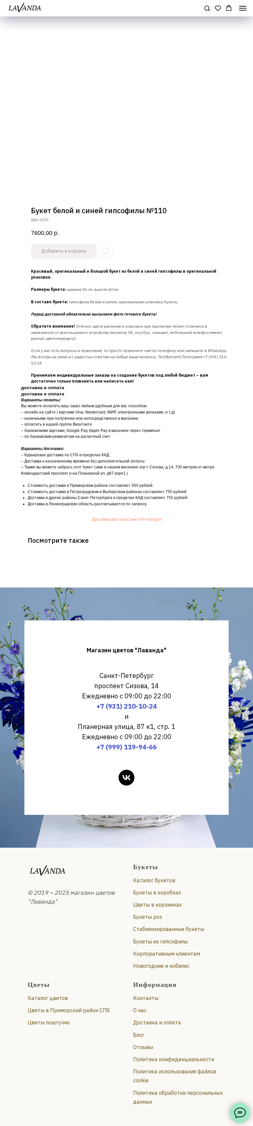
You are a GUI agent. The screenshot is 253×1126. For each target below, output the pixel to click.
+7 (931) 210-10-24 (127, 706)
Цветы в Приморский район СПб (69, 1010)
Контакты (145, 998)
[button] (207, 8)
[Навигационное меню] (242, 8)
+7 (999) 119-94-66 (127, 746)
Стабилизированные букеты (168, 929)
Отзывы (143, 1047)
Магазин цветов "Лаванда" (126, 650)
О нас (140, 1010)
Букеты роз (147, 916)
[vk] (126, 778)
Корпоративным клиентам (166, 953)
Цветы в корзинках (157, 904)
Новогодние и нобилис (161, 966)
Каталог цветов (48, 998)
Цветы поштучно (49, 1022)
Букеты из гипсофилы (160, 941)
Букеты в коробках (157, 892)
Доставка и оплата (157, 1022)
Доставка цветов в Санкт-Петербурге (126, 519)
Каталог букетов (154, 880)
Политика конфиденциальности (173, 1059)
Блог (138, 1035)
